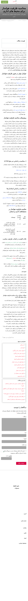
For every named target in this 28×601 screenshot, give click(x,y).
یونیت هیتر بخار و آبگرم (19, 353)
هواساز (12, 77)
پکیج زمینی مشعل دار (19, 373)
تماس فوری (4, 2)
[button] (3, 40)
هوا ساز (22, 347)
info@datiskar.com (22, 540)
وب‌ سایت (24, 444)
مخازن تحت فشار (20, 370)
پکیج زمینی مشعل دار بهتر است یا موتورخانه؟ (14, 393)
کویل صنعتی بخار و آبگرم (18, 350)
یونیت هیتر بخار (15, 502)
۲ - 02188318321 (23, 524)
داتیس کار (23, 14)
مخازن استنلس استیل (19, 364)
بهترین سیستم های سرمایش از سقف (15, 399)
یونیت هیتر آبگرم (15, 505)
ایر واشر (22, 344)
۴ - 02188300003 (23, 522)
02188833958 (23, 534)
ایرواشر (14, 258)
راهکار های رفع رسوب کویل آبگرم (16, 396)
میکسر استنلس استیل (19, 359)
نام (25, 432)
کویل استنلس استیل (19, 356)
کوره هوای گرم (20, 367)
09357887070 (23, 529)
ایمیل (24, 438)
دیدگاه (24, 416)
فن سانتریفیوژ (21, 376)
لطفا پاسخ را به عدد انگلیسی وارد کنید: (20, 457)
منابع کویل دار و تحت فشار (18, 362)
